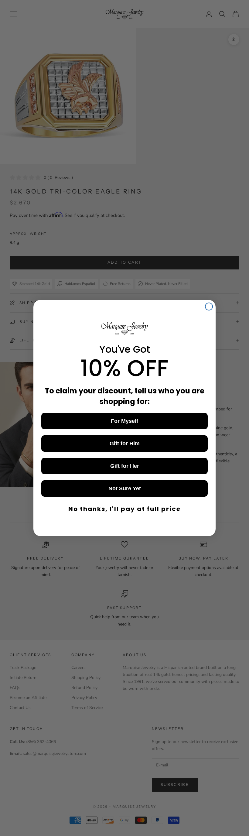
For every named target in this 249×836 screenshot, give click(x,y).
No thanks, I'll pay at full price (124, 509)
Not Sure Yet (124, 488)
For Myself (124, 421)
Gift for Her (124, 466)
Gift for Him (125, 443)
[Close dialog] (209, 306)
